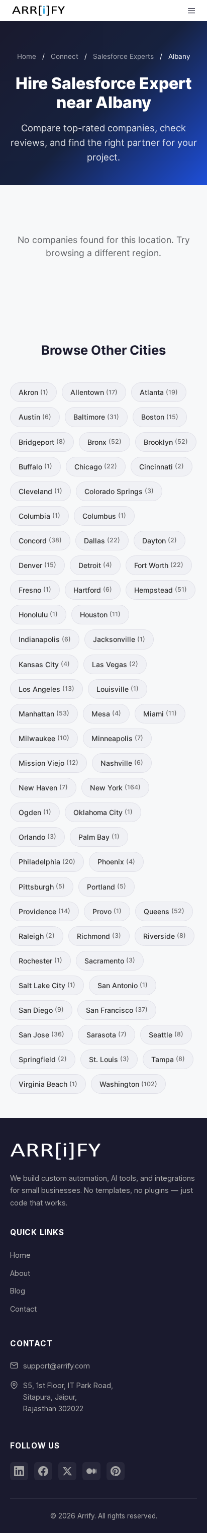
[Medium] (91, 1471)
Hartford (92, 590)
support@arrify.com (56, 1365)
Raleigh (37, 936)
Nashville (121, 763)
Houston (100, 614)
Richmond (99, 936)
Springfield (43, 1059)
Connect (64, 56)
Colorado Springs (119, 491)
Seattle (166, 1034)
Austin (35, 417)
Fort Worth (158, 565)
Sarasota (106, 1034)
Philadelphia (47, 861)
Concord (40, 540)
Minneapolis (117, 738)
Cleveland (40, 491)
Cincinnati (161, 466)
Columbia (39, 516)
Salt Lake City (47, 985)
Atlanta (159, 392)
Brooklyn (166, 442)
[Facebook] (43, 1471)
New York (115, 787)
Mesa (106, 713)
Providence (44, 911)
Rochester (40, 960)
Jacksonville (119, 639)
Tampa (168, 1059)
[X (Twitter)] (67, 1471)
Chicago (95, 466)
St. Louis (109, 1059)
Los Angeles (46, 689)
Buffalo (35, 466)
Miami (160, 713)
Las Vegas (115, 664)
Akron (33, 392)
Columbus (104, 516)
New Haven (43, 787)
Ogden (35, 812)
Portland (106, 886)
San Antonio (122, 985)
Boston (159, 417)
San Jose (41, 1034)
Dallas (102, 540)
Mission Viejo (48, 763)
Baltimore (96, 417)
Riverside (164, 936)
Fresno (35, 590)
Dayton (159, 540)
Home (26, 56)
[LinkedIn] (19, 1471)
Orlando (37, 837)
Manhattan (44, 713)
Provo (107, 911)
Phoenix (116, 861)
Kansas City (44, 664)
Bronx (104, 442)
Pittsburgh (42, 886)
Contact (23, 1309)
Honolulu (38, 614)
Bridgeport (42, 442)
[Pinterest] (116, 1471)
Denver (37, 565)
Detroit (95, 565)
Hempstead (160, 590)
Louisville (117, 689)
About (20, 1273)
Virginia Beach (48, 1084)
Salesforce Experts (123, 56)
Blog (17, 1290)
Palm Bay (99, 837)
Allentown (94, 392)
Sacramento (109, 960)
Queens (164, 911)
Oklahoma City (103, 812)
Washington (128, 1084)
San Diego (41, 1010)
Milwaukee (44, 738)
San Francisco (117, 1010)
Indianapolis (45, 639)
